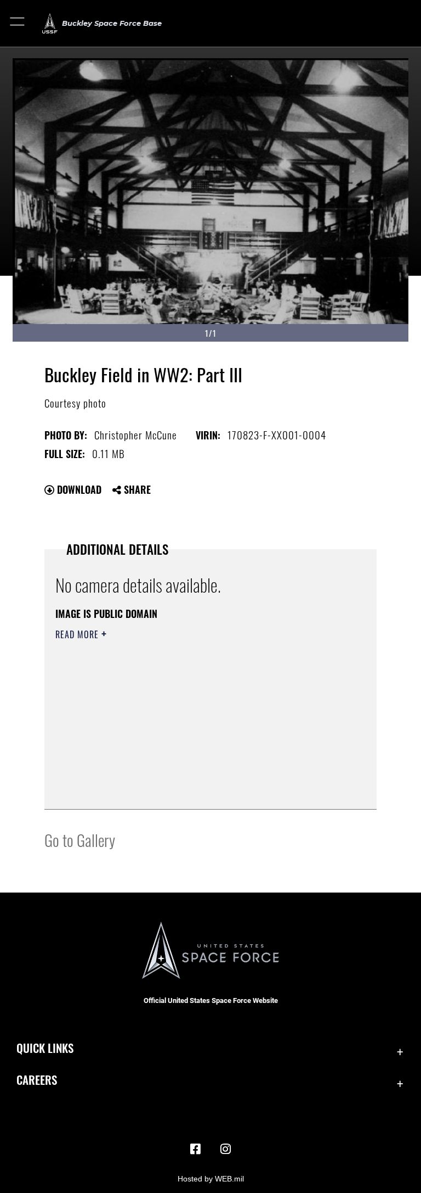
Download (77, 489)
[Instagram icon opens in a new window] (226, 1149)
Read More (78, 634)
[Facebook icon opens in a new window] (195, 1149)
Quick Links (44, 1047)
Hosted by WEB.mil (211, 1178)
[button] (18, 23)
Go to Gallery (79, 839)
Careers (36, 1079)
